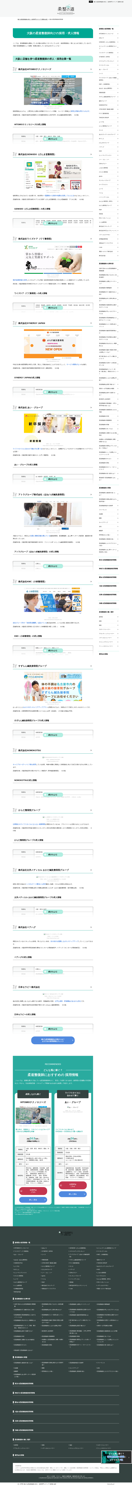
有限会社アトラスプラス (106, 243)
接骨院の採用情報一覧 (106, 29)
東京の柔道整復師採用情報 (107, 560)
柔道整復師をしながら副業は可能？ (108, 379)
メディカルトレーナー (105, 637)
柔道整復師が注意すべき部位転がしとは (108, 364)
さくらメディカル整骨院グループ (108, 47)
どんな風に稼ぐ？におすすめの (116, 1457)
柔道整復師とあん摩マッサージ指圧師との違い (108, 551)
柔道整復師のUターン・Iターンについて (108, 468)
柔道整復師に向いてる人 (106, 428)
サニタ (101, 130)
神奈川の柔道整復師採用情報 (108, 568)
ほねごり (101, 38)
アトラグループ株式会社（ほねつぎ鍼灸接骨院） (42, 494)
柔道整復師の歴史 (104, 463)
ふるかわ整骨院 (103, 168)
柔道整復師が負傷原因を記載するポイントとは (108, 306)
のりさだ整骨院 (103, 172)
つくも (101, 193)
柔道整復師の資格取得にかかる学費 (108, 411)
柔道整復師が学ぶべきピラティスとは (108, 312)
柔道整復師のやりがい (105, 458)
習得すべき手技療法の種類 (106, 388)
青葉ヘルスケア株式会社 (106, 251)
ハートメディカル (104, 197)
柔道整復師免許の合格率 (106, 505)
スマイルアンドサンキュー (106, 61)
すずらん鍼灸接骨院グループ (32, 666)
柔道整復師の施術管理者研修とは (108, 332)
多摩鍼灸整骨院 (103, 239)
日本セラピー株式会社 (29, 987)
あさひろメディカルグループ (107, 134)
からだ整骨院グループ (29, 810)
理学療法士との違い (104, 535)
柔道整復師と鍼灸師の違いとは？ (107, 494)
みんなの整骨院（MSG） (106, 201)
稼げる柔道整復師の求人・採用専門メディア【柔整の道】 (109, 2)
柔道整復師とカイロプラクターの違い (108, 544)
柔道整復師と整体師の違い (106, 539)
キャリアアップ (103, 522)
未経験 (101, 514)
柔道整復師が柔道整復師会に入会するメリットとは (108, 319)
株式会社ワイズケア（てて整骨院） (35, 239)
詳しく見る (33, 1200)
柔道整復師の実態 (105, 488)
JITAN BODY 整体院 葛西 (106, 109)
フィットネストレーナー (106, 646)
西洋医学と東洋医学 (104, 399)
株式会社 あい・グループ (30, 407)
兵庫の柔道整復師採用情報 (107, 594)
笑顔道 (101, 214)
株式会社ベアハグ (27, 927)
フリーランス (103, 509)
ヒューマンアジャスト (105, 155)
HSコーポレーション (105, 218)
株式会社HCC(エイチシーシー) (107, 230)
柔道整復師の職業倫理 (105, 288)
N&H (100, 209)
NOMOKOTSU (103, 105)
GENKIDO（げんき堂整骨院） (107, 42)
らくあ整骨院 (103, 222)
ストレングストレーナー (106, 642)
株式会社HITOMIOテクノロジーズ (34, 69)
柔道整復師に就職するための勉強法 (108, 434)
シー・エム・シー (104, 159)
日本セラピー (103, 163)
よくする (101, 122)
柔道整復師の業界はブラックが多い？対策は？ (108, 447)
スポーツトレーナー (104, 629)
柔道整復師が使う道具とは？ (107, 473)
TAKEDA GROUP (104, 117)
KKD (100, 151)
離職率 (101, 530)
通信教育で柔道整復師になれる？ (107, 479)
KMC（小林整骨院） (105, 84)
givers (100, 176)
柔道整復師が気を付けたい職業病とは (108, 344)
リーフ (101, 73)
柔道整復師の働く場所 (106, 612)
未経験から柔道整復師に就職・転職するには (108, 440)
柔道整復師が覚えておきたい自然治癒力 (108, 276)
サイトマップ (110, 1484)
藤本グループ (103, 101)
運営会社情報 (103, 654)
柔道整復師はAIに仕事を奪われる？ (108, 299)
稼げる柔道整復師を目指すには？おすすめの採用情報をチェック (53, 1040)
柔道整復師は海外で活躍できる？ (107, 394)
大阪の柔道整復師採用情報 (107, 586)
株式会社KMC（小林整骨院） (32, 581)
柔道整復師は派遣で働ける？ (107, 384)
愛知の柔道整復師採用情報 (107, 577)
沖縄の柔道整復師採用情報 (107, 603)
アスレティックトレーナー (106, 633)
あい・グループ (103, 69)
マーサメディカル (104, 65)
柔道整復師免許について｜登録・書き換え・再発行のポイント (108, 371)
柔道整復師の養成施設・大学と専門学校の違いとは (108, 404)
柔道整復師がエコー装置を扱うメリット (108, 325)
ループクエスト (103, 184)
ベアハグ (101, 147)
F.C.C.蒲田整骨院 (104, 113)
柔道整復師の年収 (104, 416)
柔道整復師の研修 (104, 424)
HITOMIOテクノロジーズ (106, 33)
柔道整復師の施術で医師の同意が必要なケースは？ (108, 351)
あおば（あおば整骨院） (106, 88)
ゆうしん (101, 138)
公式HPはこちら (33, 1191)
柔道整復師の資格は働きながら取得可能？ (108, 500)
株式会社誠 (102, 255)
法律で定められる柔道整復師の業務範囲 (108, 269)
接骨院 (101, 617)
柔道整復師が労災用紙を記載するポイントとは (108, 338)
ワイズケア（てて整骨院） (106, 52)
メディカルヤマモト (104, 234)
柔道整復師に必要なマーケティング (108, 282)
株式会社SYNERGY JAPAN (31, 323)
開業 (100, 518)
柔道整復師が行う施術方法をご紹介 (108, 293)
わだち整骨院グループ (105, 205)
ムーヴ (101, 188)
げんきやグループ (104, 142)
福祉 (100, 625)
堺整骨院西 (102, 92)
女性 (100, 526)
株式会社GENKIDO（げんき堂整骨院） (37, 154)
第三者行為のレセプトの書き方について (108, 357)
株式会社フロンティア (105, 226)
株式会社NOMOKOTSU (29, 750)
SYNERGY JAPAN (104, 57)
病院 (100, 621)
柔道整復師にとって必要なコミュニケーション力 (108, 453)
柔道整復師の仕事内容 (106, 263)
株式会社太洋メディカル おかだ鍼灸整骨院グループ (43, 870)
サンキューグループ (104, 180)
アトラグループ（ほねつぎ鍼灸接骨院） (108, 79)
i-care (100, 247)
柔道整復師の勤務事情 (105, 420)
